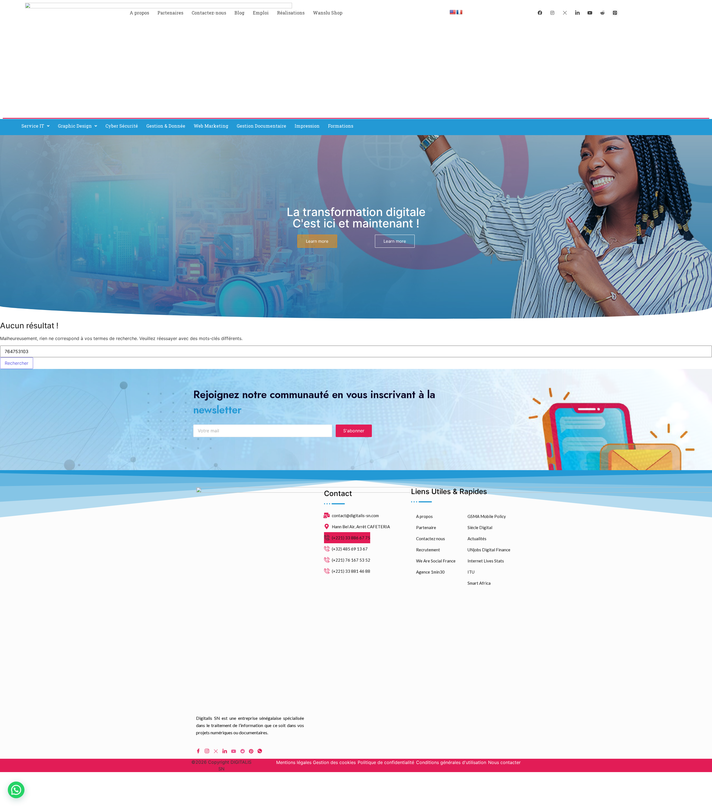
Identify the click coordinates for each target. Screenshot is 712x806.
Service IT (32, 126)
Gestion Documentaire (261, 126)
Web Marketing (211, 126)
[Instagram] (207, 751)
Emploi (261, 13)
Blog (239, 13)
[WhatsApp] (260, 751)
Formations (340, 126)
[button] (35, 126)
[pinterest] (615, 12)
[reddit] (602, 12)
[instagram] (552, 12)
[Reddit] (242, 750)
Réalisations (291, 13)
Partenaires (170, 13)
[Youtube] (233, 750)
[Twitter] (565, 12)
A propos (139, 13)
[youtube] (590, 12)
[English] (453, 12)
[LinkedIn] (577, 12)
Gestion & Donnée (165, 126)
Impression (307, 126)
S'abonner (353, 430)
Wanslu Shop (327, 13)
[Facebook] (540, 12)
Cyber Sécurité (121, 126)
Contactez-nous (209, 13)
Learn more (317, 241)
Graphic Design (75, 126)
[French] (459, 12)
